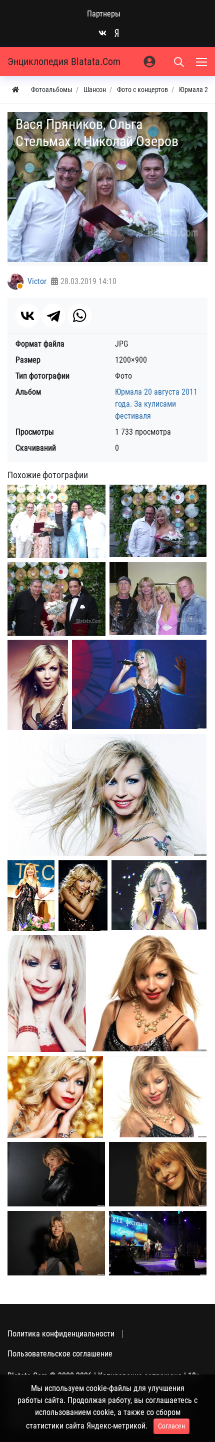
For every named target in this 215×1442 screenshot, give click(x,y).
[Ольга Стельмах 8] (148, 993)
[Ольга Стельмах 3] (107, 795)
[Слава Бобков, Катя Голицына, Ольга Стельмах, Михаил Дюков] (158, 598)
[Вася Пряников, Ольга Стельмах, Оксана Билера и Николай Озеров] (57, 521)
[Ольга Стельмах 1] (38, 685)
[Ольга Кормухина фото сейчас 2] (157, 1174)
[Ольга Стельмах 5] (83, 895)
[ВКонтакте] (28, 316)
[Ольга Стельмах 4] (31, 895)
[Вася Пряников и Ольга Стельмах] (158, 521)
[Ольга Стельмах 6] (159, 895)
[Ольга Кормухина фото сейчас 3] (56, 1243)
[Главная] (16, 90)
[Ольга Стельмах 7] (47, 993)
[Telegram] (54, 316)
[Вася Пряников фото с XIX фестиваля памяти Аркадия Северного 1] (157, 1243)
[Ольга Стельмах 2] (139, 684)
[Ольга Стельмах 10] (156, 1096)
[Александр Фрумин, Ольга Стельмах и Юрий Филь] (57, 599)
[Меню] (202, 61)
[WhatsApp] (80, 316)
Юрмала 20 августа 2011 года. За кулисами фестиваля (156, 404)
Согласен (171, 1426)
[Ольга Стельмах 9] (55, 1097)
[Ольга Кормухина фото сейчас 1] (56, 1174)
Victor (37, 281)
